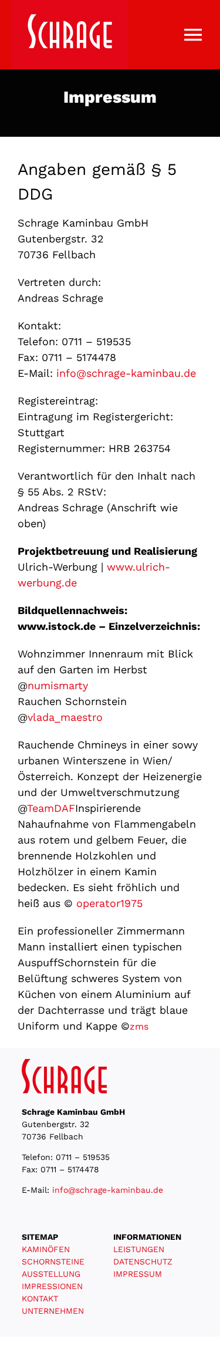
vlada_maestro (65, 717)
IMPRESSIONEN (52, 1286)
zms (139, 1026)
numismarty (58, 685)
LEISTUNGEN (138, 1249)
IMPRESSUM (137, 1274)
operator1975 (109, 903)
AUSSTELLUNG (51, 1274)
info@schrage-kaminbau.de (126, 373)
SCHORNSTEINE (53, 1261)
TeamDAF (51, 808)
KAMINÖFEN (46, 1249)
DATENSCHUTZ (142, 1261)
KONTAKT (40, 1298)
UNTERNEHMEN (53, 1311)
